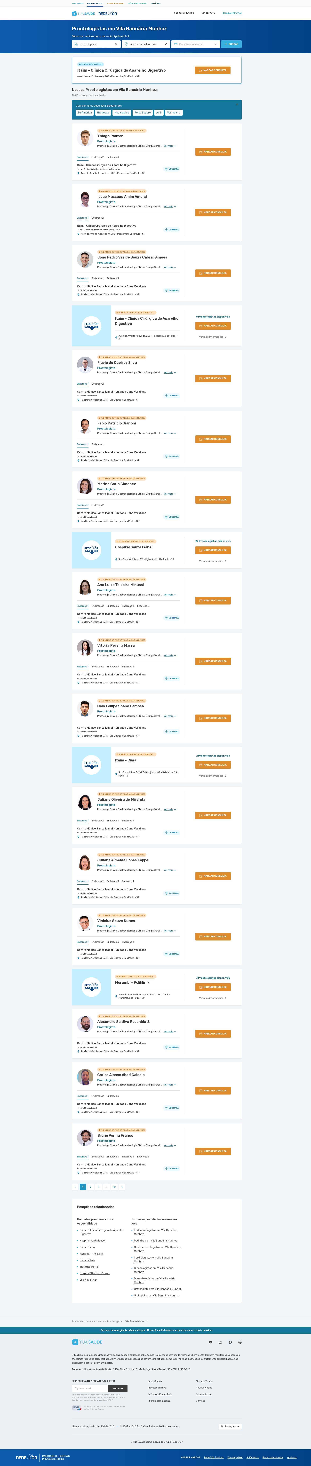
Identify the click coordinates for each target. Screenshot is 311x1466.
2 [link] (91, 1187)
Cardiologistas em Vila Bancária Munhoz (153, 1259)
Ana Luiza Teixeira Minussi (120, 585)
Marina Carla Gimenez (116, 484)
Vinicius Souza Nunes (116, 921)
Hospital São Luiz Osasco (95, 1273)
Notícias (155, 3)
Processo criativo (157, 1387)
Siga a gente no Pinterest (240, 1342)
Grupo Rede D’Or (173, 1442)
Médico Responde (137, 3)
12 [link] (114, 1187)
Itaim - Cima (87, 1247)
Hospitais (208, 13)
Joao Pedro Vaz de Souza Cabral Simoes (132, 257)
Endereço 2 (98, 157)
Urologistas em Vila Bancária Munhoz (156, 1295)
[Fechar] (237, 104)
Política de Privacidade (160, 1394)
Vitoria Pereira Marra (116, 645)
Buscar (233, 44)
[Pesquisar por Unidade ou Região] (166, 44)
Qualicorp (292, 1457)
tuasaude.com (232, 13)
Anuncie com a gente (159, 1400)
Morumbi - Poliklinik (91, 1253)
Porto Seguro (143, 112)
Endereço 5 (143, 606)
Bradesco (103, 112)
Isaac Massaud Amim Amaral (122, 196)
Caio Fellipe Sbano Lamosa (120, 706)
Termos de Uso (204, 1394)
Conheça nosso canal (210, 1342)
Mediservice (121, 112)
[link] (122, 1187)
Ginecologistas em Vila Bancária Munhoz (153, 1270)
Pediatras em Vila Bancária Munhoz (155, 1240)
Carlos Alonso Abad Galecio (121, 1075)
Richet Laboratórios (273, 1457)
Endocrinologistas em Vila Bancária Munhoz (155, 1232)
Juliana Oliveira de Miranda (121, 799)
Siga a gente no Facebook (230, 1342)
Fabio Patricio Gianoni (116, 423)
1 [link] (83, 1187)
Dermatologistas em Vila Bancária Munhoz (154, 1280)
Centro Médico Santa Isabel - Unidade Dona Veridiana (111, 286)
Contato (200, 1400)
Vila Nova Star (88, 1279)
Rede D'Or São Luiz (214, 1457)
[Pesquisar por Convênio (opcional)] (215, 44)
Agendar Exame (115, 3)
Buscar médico (95, 3)
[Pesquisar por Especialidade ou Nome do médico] (116, 44)
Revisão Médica (204, 1387)
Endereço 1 (82, 157)
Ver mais (172, 112)
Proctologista (114, 1321)
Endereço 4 (128, 606)
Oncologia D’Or (235, 1457)
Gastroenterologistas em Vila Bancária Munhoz (157, 1249)
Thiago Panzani (111, 136)
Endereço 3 (113, 157)
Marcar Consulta (95, 1321)
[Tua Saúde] (87, 1342)
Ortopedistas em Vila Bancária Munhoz (157, 1289)
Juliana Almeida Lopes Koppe (122, 860)
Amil (159, 112)
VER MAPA (174, 169)
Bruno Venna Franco (115, 1135)
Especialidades (184, 13)
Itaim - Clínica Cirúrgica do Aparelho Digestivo (121, 70)
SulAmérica (85, 112)
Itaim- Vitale (87, 1260)
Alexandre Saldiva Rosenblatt (123, 1021)
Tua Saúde (77, 3)
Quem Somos (155, 1381)
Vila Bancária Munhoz (136, 1321)
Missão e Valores (204, 1381)
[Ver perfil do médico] (85, 138)
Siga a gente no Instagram (220, 1342)
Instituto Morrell (89, 1266)
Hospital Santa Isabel (87, 290)
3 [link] (98, 1187)
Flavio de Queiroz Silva (117, 362)
